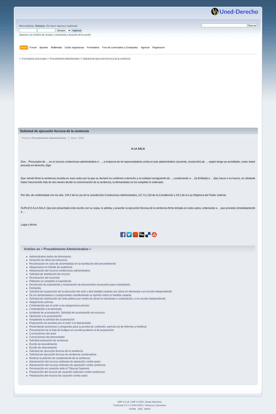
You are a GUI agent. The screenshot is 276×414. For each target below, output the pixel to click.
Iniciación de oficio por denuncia (48, 260)
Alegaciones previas (41, 302)
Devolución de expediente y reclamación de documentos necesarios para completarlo (79, 284)
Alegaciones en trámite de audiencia (50, 267)
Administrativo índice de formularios (50, 256)
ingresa (61, 26)
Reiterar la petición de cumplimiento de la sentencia (59, 358)
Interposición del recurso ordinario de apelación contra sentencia (67, 365)
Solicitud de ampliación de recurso (49, 274)
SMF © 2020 (137, 402)
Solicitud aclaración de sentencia (48, 340)
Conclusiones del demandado (47, 337)
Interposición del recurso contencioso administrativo (59, 270)
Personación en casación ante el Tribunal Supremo (59, 368)
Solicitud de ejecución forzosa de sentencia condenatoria (62, 354)
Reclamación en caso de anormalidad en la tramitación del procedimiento (72, 263)
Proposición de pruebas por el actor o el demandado (60, 323)
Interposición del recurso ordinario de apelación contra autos (64, 361)
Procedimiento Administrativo (49, 138)
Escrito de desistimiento (43, 344)
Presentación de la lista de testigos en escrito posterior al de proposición (71, 330)
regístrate (72, 26)
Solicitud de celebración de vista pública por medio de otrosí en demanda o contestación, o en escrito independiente (97, 298)
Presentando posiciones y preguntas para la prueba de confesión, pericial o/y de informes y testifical (87, 326)
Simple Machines (153, 402)
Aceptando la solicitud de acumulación (52, 319)
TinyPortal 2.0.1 (121, 405)
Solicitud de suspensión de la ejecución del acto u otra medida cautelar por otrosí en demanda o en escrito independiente (100, 291)
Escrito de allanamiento (43, 347)
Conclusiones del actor (42, 333)
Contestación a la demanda (45, 308)
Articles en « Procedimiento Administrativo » (57, 249)
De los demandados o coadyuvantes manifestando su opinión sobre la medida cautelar (80, 295)
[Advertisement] (138, 95)
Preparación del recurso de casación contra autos (58, 375)
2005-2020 (137, 405)
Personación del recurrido (44, 277)
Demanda (35, 288)
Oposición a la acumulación (45, 316)
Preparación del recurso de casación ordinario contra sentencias (67, 371)
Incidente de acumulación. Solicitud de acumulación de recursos (67, 312)
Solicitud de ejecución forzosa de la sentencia (54, 131)
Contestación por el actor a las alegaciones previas (59, 305)
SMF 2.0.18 (123, 402)
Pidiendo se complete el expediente (50, 281)
